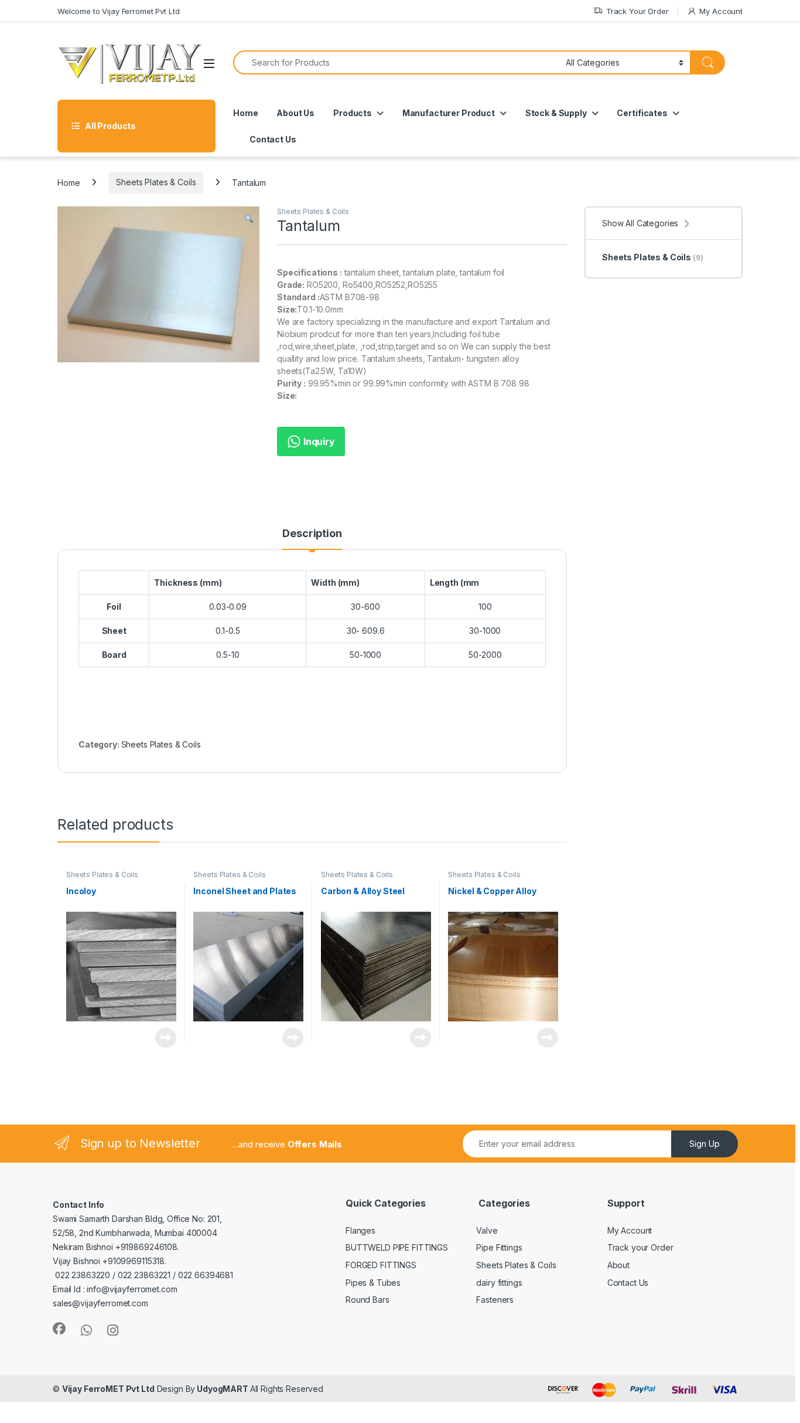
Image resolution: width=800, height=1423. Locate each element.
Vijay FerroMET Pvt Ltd (108, 1389)
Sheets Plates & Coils (156, 182)
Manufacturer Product (448, 113)
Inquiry (318, 441)
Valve (486, 1230)
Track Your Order (637, 11)
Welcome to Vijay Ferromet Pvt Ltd (118, 11)
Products (352, 113)
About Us (295, 113)
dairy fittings (499, 1283)
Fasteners (495, 1300)
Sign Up (704, 1144)
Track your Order (640, 1247)
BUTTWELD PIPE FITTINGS (397, 1247)
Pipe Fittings (499, 1247)
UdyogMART (222, 1389)
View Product (161, 1038)
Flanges (360, 1230)
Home (245, 113)
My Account (721, 11)
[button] (249, 219)
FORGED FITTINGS (381, 1265)
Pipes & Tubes (373, 1283)
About (618, 1265)
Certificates (642, 113)
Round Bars (367, 1300)
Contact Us (272, 139)
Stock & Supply (556, 113)
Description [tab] (311, 533)
